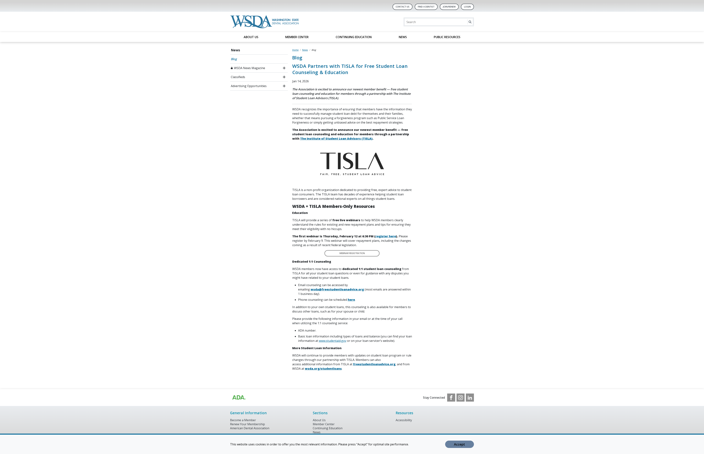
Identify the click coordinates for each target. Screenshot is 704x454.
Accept (459, 444)
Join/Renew (449, 6)
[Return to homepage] (265, 21)
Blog (234, 59)
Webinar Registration (352, 253)
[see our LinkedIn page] (470, 398)
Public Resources (447, 37)
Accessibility (404, 420)
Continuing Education (354, 37)
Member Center (297, 37)
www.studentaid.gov (332, 341)
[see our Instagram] (460, 398)
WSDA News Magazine (249, 68)
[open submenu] (284, 68)
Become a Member (243, 420)
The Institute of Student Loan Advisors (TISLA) (336, 139)
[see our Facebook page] (451, 398)
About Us (251, 37)
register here (385, 236)
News (403, 37)
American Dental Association (249, 428)
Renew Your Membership (247, 424)
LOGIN (467, 6)
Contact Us (402, 6)
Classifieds (238, 77)
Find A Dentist (426, 6)
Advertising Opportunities (249, 86)
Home (295, 50)
